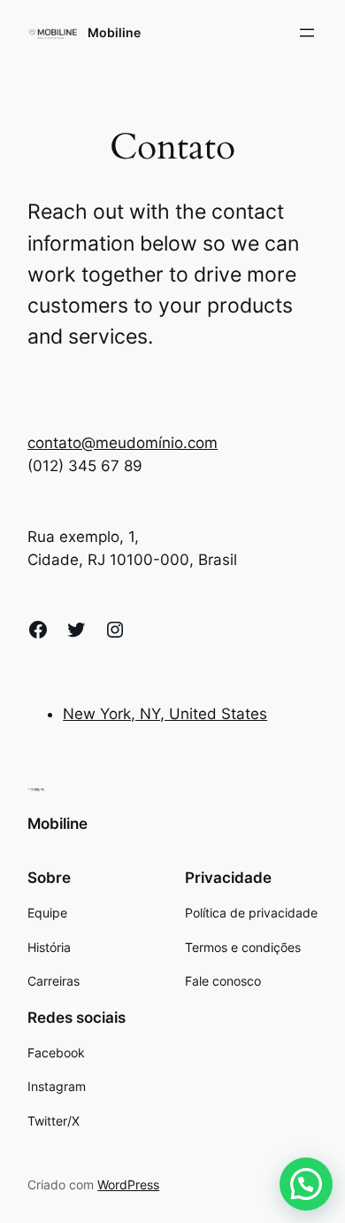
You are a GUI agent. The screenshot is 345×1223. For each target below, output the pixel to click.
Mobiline (114, 32)
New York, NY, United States (165, 714)
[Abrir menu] (307, 32)
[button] (306, 1184)
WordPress (128, 1184)
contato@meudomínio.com (122, 443)
